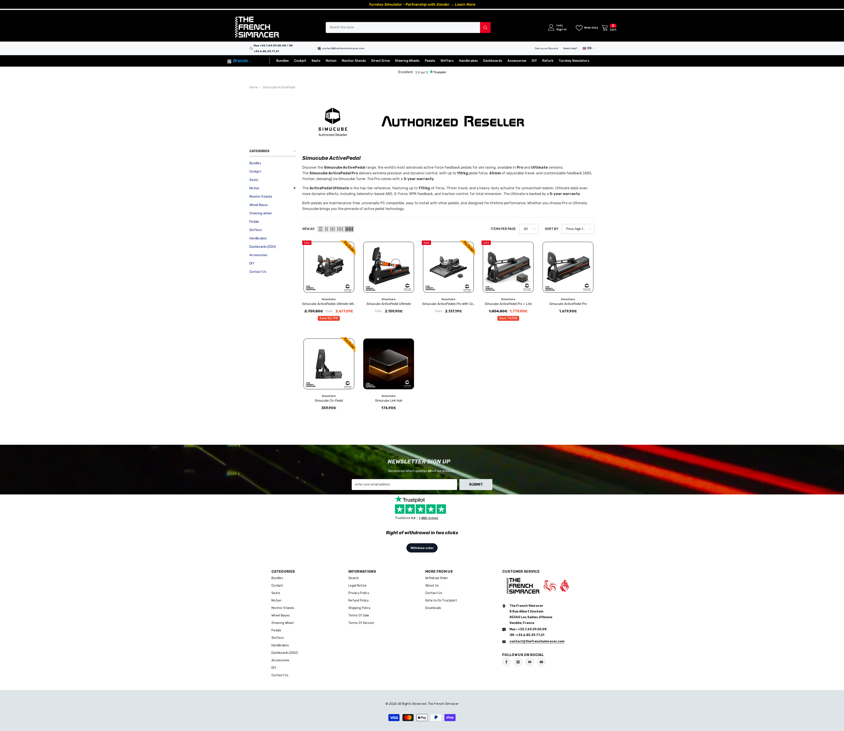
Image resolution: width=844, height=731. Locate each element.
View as (308, 229)
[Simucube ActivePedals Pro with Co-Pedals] (448, 267)
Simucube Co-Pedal (329, 401)
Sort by (551, 229)
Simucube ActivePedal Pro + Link (508, 304)
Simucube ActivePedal (279, 87)
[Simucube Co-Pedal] (328, 363)
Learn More (465, 4)
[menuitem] (272, 163)
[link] (422, 121)
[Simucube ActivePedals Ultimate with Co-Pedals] (328, 267)
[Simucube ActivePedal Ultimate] (388, 267)
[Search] (408, 27)
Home (253, 87)
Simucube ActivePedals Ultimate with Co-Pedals (328, 304)
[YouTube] (541, 662)
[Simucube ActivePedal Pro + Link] (508, 267)
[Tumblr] (530, 662)
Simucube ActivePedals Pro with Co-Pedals (448, 304)
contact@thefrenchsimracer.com (343, 48)
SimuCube (329, 299)
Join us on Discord (546, 48)
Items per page (503, 229)
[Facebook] (506, 662)
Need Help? (570, 48)
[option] (422, 4)
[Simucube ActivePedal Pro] (568, 267)
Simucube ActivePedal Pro (568, 304)
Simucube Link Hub (388, 401)
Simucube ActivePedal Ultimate (388, 304)
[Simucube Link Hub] (388, 363)
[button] (272, 188)
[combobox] (403, 27)
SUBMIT (476, 484)
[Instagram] (518, 662)
